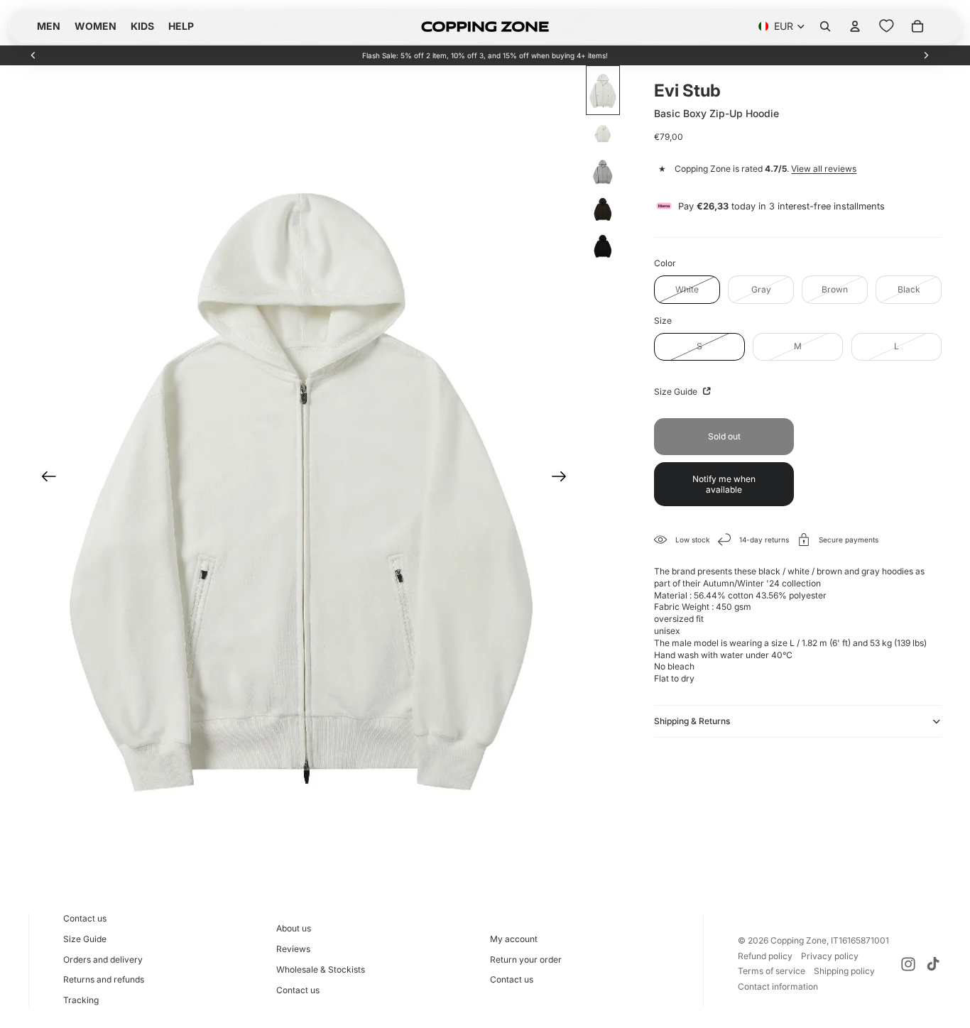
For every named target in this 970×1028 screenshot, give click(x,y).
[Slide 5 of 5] (602, 245)
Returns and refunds (103, 979)
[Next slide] (926, 55)
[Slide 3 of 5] (602, 171)
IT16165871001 (860, 940)
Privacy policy (830, 956)
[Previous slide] (33, 55)
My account (514, 939)
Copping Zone (798, 940)
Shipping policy (844, 971)
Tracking (81, 1000)
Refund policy (765, 956)
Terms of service (771, 971)
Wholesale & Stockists (320, 969)
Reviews (293, 949)
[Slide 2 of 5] (602, 135)
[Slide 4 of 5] (602, 208)
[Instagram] (908, 964)
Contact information (778, 986)
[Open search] (825, 26)
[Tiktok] (933, 964)
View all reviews (823, 168)
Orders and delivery (103, 959)
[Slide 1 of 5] (602, 90)
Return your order (526, 959)
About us (293, 928)
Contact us (85, 918)
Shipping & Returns (692, 721)
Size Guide (676, 391)
